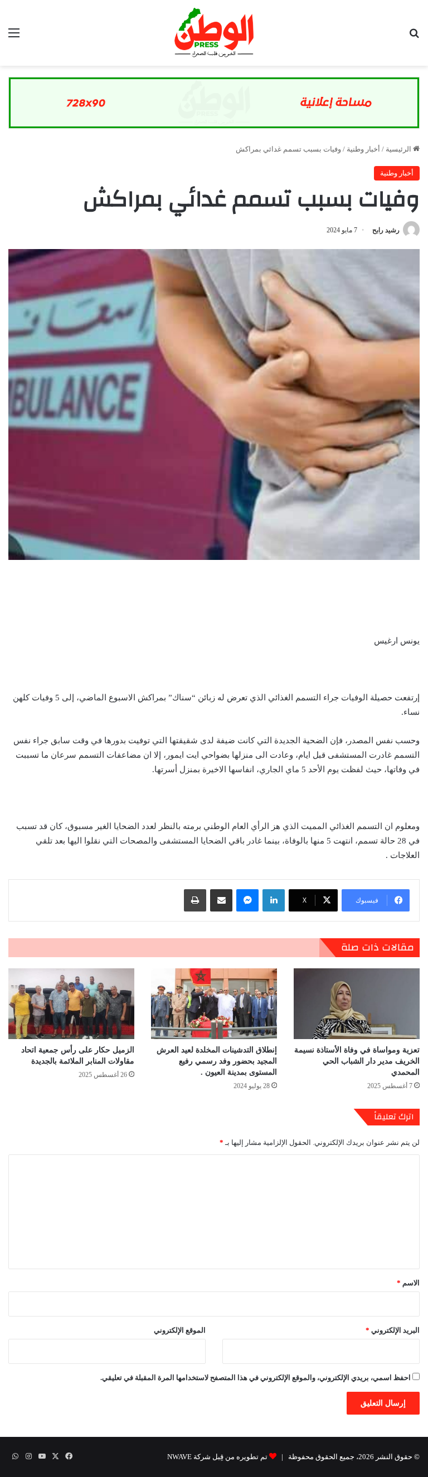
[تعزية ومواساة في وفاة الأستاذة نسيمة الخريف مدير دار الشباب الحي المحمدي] (357, 1003)
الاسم (408, 1283)
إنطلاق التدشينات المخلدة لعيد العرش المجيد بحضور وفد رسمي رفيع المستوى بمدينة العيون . (217, 1061)
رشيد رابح (386, 230)
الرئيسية (399, 149)
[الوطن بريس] (214, 33)
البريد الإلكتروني (393, 1330)
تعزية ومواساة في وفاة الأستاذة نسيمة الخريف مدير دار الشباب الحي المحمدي (357, 1061)
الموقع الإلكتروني (180, 1330)
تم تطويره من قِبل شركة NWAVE (217, 1456)
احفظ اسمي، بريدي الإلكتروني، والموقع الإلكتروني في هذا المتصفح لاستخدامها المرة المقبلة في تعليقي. (255, 1377)
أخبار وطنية (363, 149)
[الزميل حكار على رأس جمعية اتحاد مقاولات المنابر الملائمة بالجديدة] (71, 1003)
